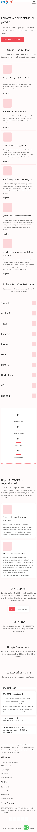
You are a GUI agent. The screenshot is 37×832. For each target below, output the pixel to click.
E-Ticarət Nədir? (6, 766)
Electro (5, 344)
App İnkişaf (4, 773)
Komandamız (5, 794)
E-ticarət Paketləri (7, 798)
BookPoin (6, 313)
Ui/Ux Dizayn (5, 770)
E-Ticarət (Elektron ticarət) (9, 762)
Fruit (3, 354)
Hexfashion (7, 375)
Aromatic (6, 303)
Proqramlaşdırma (6, 777)
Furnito (5, 364)
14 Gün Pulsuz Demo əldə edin (12, 39)
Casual (4, 323)
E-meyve (5, 334)
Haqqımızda (4, 791)
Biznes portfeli (5, 787)
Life (3, 385)
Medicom (6, 395)
